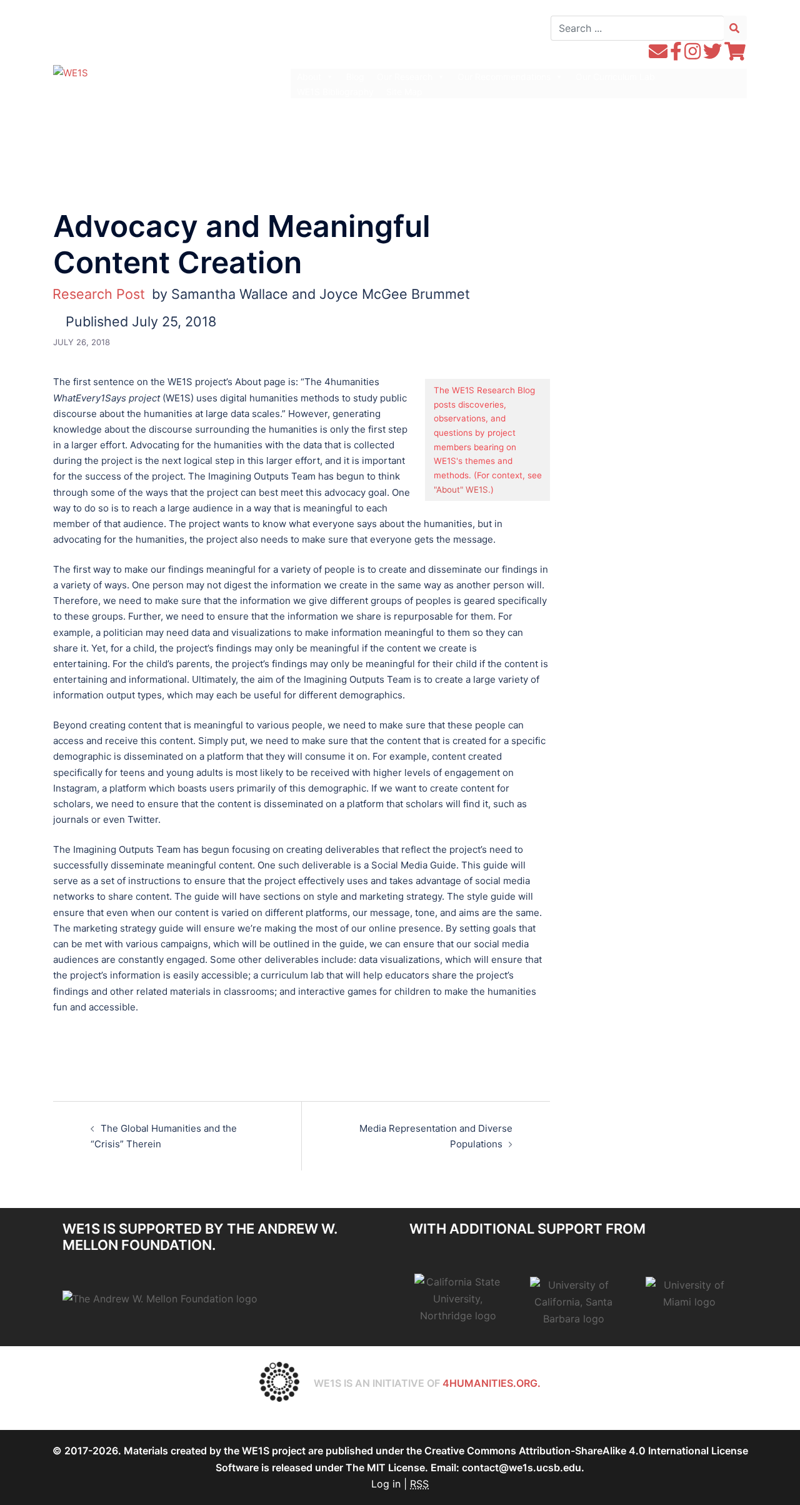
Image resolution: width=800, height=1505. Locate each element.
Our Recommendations (504, 76)
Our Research (404, 76)
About (309, 76)
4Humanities (153, 97)
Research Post (98, 294)
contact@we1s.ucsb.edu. (523, 1467)
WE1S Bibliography (335, 91)
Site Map (404, 91)
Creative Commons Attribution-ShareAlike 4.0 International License (586, 1450)
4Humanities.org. (491, 1383)
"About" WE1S (461, 490)
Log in (386, 1483)
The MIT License (385, 1467)
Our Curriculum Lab (615, 76)
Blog (355, 76)
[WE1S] (70, 72)
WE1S (139, 75)
